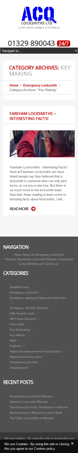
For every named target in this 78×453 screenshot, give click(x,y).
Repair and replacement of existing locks (35, 351)
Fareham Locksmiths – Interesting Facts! (33, 116)
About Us (28, 254)
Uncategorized (19, 367)
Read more (19, 209)
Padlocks (15, 346)
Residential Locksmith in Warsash (31, 396)
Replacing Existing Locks (26, 356)
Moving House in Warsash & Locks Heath (36, 412)
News (13, 340)
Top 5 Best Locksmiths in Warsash (32, 418)
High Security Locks (22, 313)
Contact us (51, 263)
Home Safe (17, 324)
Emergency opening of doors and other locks (38, 298)
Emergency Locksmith (40, 85)
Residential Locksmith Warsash (37, 259)
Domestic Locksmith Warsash (28, 401)
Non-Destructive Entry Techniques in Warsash (39, 407)
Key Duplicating (19, 329)
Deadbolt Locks (19, 287)
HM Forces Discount (23, 318)
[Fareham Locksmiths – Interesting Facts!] (42, 143)
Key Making (17, 335)
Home (14, 85)
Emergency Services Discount (29, 308)
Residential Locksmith (23, 362)
